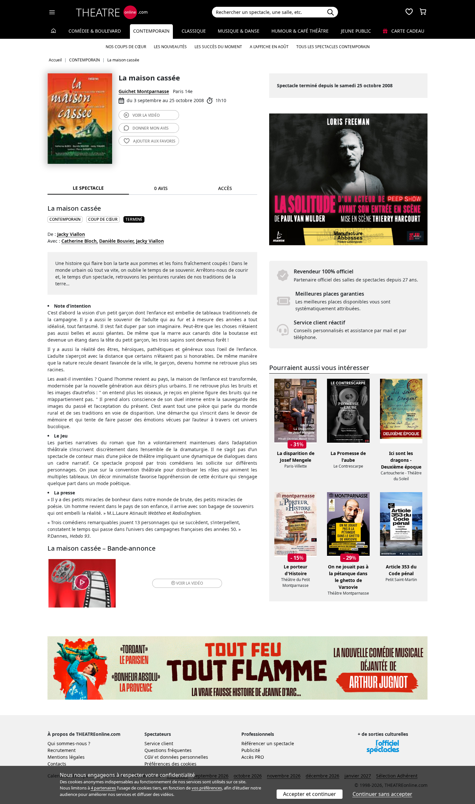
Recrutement (62, 750)
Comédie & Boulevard (95, 31)
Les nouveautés (170, 46)
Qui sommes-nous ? (69, 743)
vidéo (146, 115)
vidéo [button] (189, 583)
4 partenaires (103, 788)
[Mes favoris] (409, 12)
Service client (158, 743)
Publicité (250, 750)
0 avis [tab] (161, 188)
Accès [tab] (225, 188)
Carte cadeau (407, 31)
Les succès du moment (218, 46)
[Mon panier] (423, 12)
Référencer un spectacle (267, 743)
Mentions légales (66, 757)
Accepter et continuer (309, 794)
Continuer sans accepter (382, 794)
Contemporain (151, 31)
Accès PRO (252, 757)
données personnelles (184, 757)
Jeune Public (356, 31)
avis (150, 128)
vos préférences (207, 788)
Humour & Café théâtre (300, 31)
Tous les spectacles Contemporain (333, 46)
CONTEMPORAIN (64, 219)
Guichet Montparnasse (144, 91)
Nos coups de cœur (126, 46)
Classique (194, 31)
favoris (154, 141)
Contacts (57, 764)
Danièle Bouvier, (117, 241)
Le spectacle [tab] (88, 188)
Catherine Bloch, (79, 241)
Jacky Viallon (71, 234)
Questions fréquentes (168, 750)
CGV (148, 757)
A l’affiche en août (269, 46)
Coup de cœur (103, 219)
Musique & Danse (238, 31)
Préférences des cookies (170, 764)
